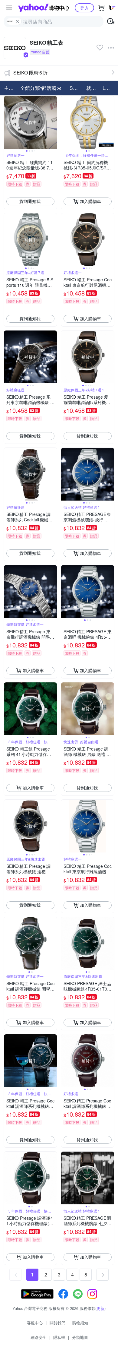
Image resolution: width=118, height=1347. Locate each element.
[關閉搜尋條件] (17, 21)
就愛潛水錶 (92, 87)
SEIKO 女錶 (76, 87)
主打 (9, 87)
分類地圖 (80, 1337)
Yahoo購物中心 (43, 8)
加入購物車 (90, 201)
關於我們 (57, 1323)
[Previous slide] (8, 122)
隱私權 (59, 1337)
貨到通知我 (30, 201)
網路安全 (38, 1337)
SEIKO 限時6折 (30, 72)
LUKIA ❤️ (109, 87)
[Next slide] (53, 122)
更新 (100, 1308)
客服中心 (35, 1323)
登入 (84, 8)
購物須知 (80, 1323)
